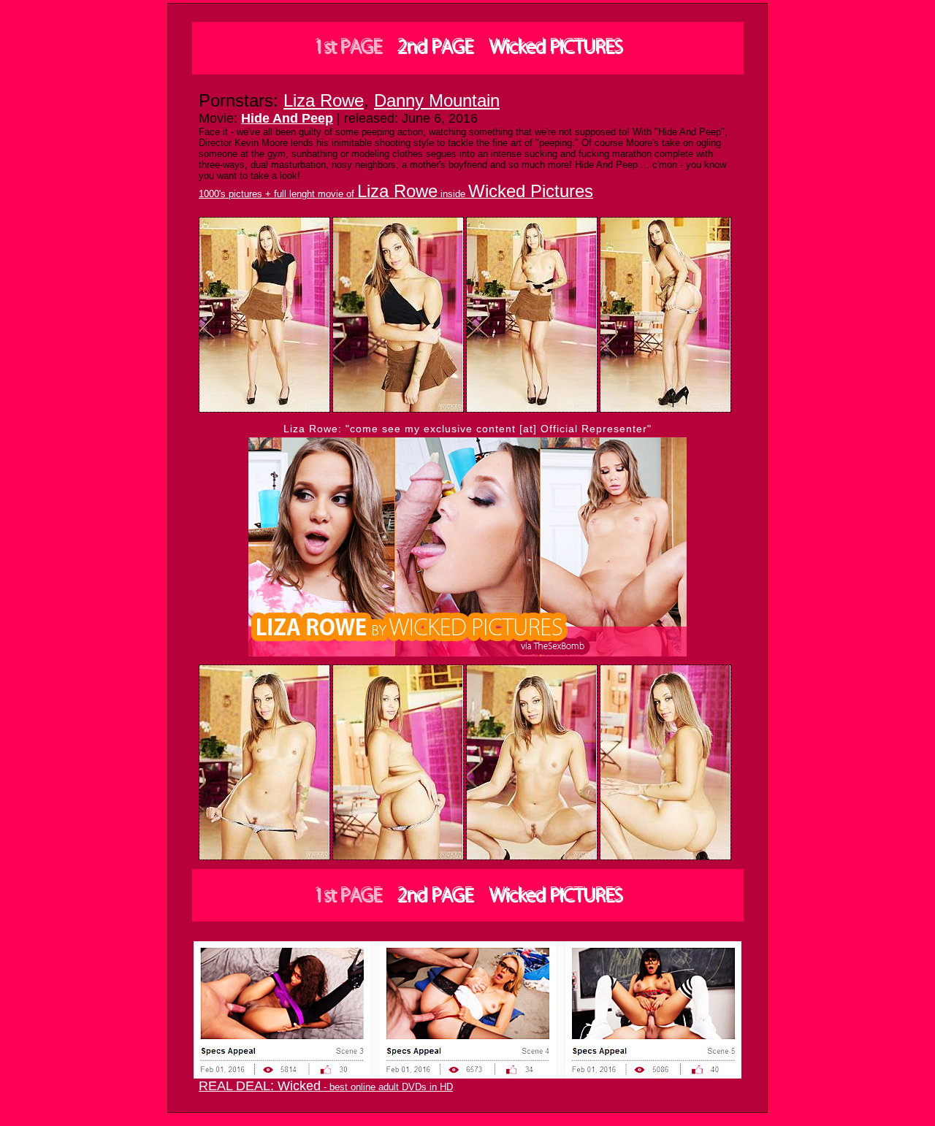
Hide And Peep (287, 118)
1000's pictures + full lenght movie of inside (396, 193)
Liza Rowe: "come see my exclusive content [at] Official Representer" (467, 428)
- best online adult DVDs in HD (326, 1086)
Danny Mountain (437, 100)
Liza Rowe (323, 100)
